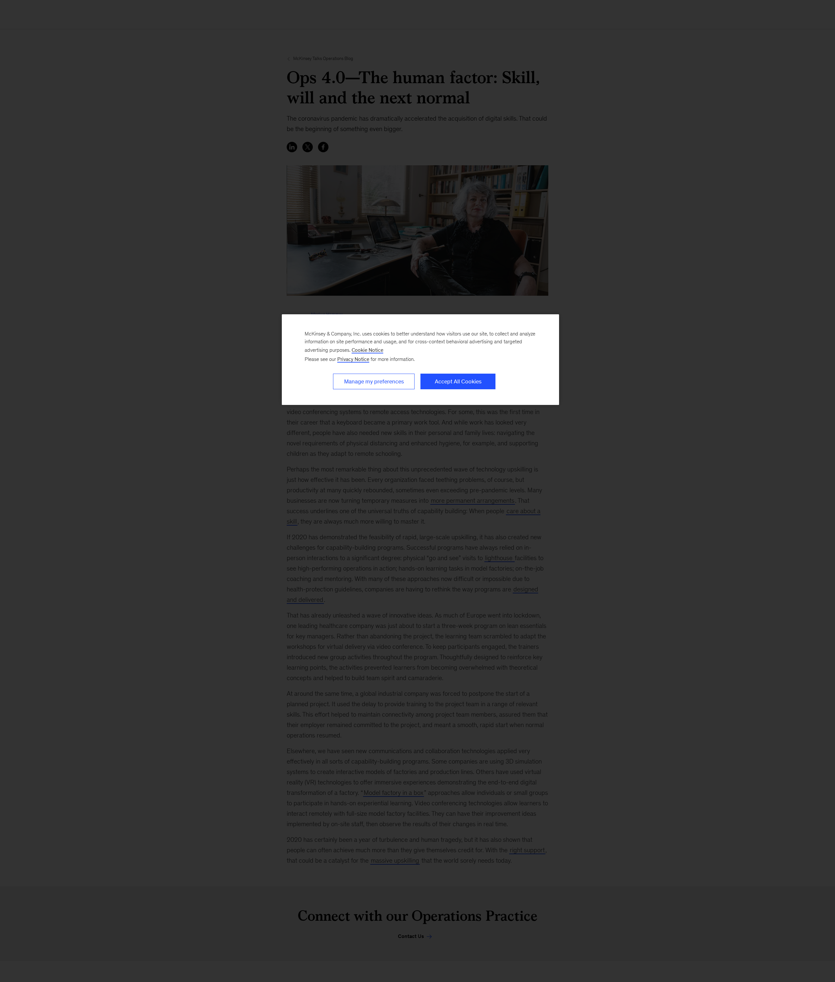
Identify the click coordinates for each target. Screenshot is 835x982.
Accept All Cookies (458, 381)
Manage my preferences (374, 381)
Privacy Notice (353, 359)
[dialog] (420, 359)
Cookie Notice (367, 350)
